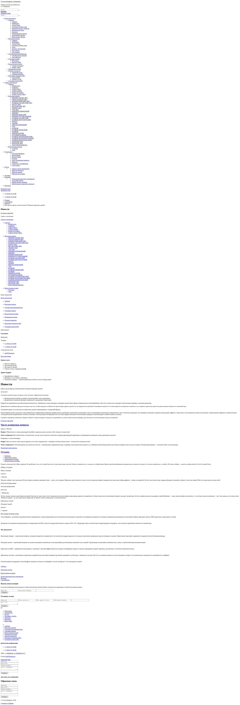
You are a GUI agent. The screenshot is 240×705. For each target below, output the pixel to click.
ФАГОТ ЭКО (16, 104)
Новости (15, 162)
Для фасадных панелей (19, 55)
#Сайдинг (7, 456)
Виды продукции (10, 18)
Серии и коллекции (10, 82)
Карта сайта (8, 621)
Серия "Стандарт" (18, 66)
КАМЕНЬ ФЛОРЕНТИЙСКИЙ (22, 136)
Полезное (7, 177)
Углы (13, 47)
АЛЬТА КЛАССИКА (19, 94)
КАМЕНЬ (15, 131)
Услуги (6, 167)
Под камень (16, 50)
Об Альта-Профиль (18, 153)
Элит (13, 150)
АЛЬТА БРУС (16, 89)
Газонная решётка (17, 74)
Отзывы (14, 158)
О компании (8, 152)
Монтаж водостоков (18, 174)
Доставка (7, 175)
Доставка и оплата (10, 616)
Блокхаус (15, 32)
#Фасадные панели (10, 457)
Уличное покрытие (14, 71)
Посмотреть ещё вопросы (9, 448)
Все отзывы (4, 514)
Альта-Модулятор (17, 180)
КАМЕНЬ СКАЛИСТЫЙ (20, 118)
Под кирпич (16, 52)
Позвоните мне (5, 13)
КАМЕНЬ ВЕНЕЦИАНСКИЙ (22, 140)
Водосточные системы (8, 573)
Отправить (5, 592)
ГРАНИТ (15, 123)
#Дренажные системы (11, 459)
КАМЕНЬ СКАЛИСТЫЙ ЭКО (22, 103)
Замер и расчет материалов (20, 169)
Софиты (14, 22)
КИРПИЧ (15, 113)
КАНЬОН (15, 128)
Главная (7, 200)
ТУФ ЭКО (15, 109)
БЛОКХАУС (16, 86)
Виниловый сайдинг (18, 37)
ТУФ (13, 126)
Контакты (7, 185)
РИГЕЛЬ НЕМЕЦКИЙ (19, 125)
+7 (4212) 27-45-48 (10, 197)
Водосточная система (15, 64)
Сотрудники (16, 165)
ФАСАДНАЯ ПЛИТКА (19, 145)
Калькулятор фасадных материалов (23, 179)
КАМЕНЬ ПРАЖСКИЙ (19, 130)
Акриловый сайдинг (18, 35)
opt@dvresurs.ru (9, 353)
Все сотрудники (6, 356)
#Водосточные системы (12, 461)
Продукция (8, 611)
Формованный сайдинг (19, 33)
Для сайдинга (16, 57)
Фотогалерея (16, 155)
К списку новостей (7, 213)
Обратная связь (5, 659)
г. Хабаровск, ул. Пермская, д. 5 (15, 653)
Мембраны (15, 23)
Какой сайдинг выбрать (19, 182)
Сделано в (7, 703)
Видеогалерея (16, 157)
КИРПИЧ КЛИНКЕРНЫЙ (20, 111)
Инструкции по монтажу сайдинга (23, 184)
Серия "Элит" (16, 67)
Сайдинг (11, 20)
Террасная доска (17, 72)
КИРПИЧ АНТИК (18, 133)
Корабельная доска (18, 30)
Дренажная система (14, 69)
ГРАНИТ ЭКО (16, 108)
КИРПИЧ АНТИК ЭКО (19, 98)
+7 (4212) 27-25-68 (10, 194)
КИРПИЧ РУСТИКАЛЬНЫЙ (21, 116)
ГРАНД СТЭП (16, 79)
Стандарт (15, 148)
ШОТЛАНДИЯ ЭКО (19, 106)
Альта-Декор (16, 25)
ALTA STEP (16, 77)
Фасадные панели (14, 39)
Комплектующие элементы (20, 28)
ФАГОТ (14, 121)
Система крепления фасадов (17, 54)
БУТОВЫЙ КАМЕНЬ (19, 135)
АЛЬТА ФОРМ (17, 91)
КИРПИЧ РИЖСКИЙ (19, 115)
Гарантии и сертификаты (20, 163)
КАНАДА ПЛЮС (18, 93)
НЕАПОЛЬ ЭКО (17, 143)
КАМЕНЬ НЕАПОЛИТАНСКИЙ (23, 138)
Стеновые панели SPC (15, 81)
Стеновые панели (14, 59)
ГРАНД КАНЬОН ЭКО (19, 99)
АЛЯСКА (15, 87)
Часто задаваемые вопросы (20, 160)
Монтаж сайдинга (18, 170)
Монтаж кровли (17, 172)
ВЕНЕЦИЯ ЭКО (17, 142)
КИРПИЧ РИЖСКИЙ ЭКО (21, 101)
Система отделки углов (19, 27)
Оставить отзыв (14, 514)
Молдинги (15, 60)
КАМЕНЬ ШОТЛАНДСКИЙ (21, 120)
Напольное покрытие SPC (16, 76)
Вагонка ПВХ (16, 62)
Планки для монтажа (18, 49)
